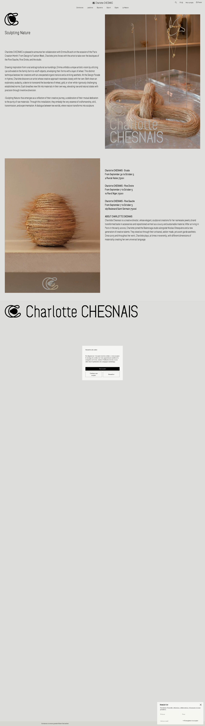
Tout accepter (102, 369)
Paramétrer (111, 374)
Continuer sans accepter (94, 374)
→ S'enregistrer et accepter (190, 720)
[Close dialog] (201, 705)
